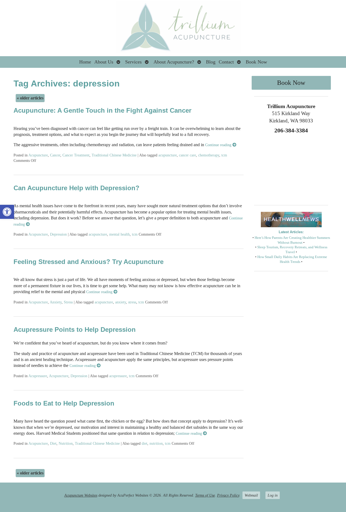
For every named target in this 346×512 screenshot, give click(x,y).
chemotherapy (208, 155)
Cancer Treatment (75, 155)
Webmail (251, 495)
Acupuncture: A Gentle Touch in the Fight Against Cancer (102, 110)
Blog (210, 62)
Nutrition (66, 443)
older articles (30, 98)
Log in (273, 495)
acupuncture (167, 155)
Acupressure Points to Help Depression (75, 329)
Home (85, 62)
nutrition (156, 443)
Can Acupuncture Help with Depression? (76, 188)
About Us (103, 62)
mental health (119, 234)
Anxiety (56, 302)
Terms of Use (205, 495)
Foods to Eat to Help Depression (64, 403)
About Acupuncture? (174, 62)
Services (133, 62)
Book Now (256, 62)
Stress (68, 302)
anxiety (120, 302)
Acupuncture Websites (80, 495)
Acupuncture (38, 155)
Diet (53, 443)
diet (144, 443)
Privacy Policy (228, 495)
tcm (224, 155)
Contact (226, 62)
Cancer (55, 155)
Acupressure (37, 376)
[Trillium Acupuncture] (173, 28)
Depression (58, 234)
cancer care (187, 155)
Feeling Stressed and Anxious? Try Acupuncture (89, 261)
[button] (7, 212)
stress (132, 302)
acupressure (118, 376)
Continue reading (218, 145)
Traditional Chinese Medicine (114, 155)
